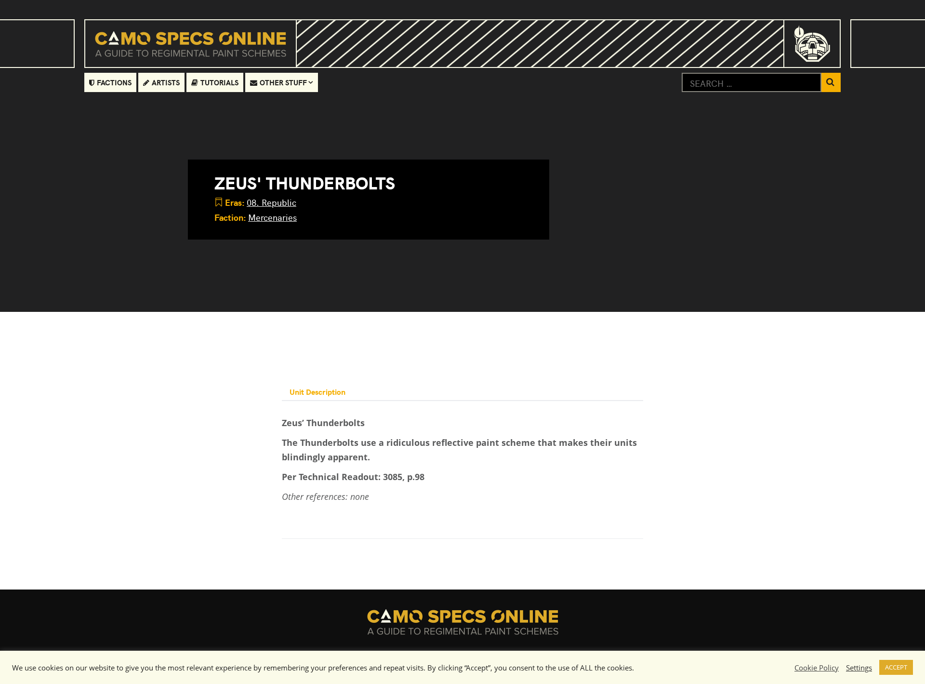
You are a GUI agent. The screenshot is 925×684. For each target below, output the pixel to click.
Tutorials (219, 82)
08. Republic (271, 202)
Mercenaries (272, 217)
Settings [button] (859, 667)
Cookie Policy (816, 667)
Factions (114, 82)
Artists (166, 82)
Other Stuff (283, 82)
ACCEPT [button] (896, 667)
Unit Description (317, 391)
